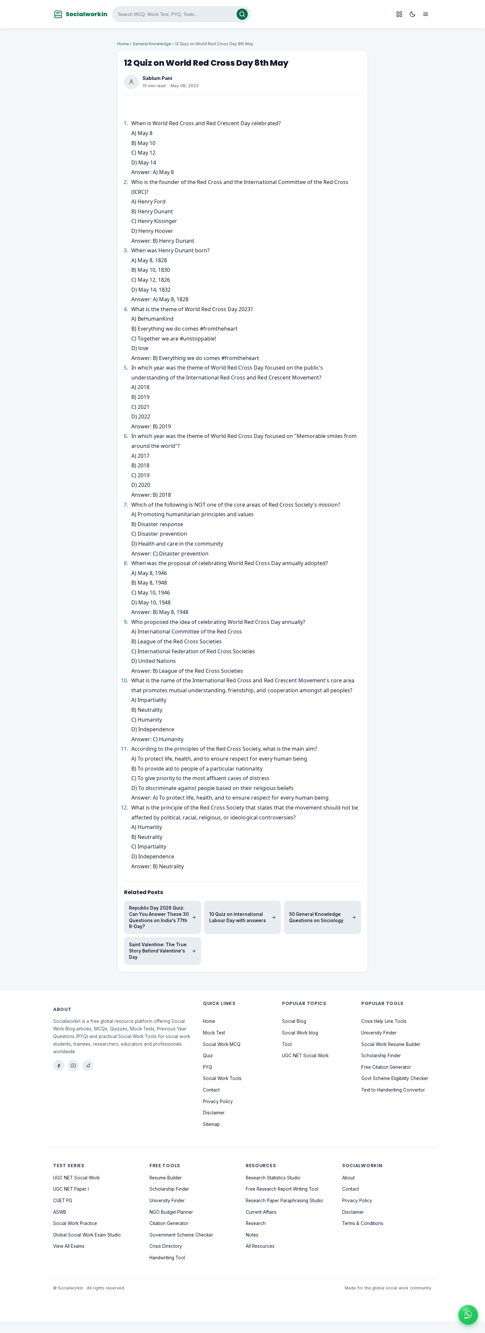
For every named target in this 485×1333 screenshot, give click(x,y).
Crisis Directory (165, 1246)
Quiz (208, 1055)
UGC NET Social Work (305, 1055)
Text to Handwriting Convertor (393, 1090)
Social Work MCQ (222, 1044)
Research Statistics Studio (273, 1177)
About (348, 1177)
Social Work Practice (75, 1223)
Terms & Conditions (362, 1223)
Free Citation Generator (386, 1067)
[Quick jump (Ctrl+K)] (399, 14)
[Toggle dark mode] (412, 14)
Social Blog (294, 1021)
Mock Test (214, 1032)
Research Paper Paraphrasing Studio (284, 1200)
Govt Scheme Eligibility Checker (394, 1078)
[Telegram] (87, 1065)
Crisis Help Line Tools (383, 1021)
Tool (287, 1044)
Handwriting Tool (167, 1257)
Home (123, 43)
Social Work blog (300, 1032)
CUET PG (62, 1200)
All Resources (260, 1246)
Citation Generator (168, 1223)
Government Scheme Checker (181, 1235)
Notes (252, 1235)
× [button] (476, 1308)
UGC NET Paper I (71, 1189)
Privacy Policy (218, 1101)
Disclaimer (214, 1112)
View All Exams (68, 1246)
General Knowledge (152, 43)
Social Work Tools (222, 1078)
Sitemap (211, 1124)
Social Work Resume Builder (390, 1044)
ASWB (59, 1212)
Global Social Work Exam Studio (87, 1235)
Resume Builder (165, 1177)
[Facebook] (58, 1065)
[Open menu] (425, 14)
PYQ (207, 1067)
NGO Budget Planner (171, 1212)
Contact (211, 1090)
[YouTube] (73, 1065)
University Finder (379, 1032)
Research (256, 1223)
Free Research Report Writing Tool (282, 1189)
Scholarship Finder (381, 1055)
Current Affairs (261, 1212)
